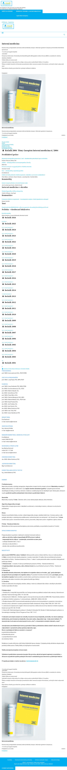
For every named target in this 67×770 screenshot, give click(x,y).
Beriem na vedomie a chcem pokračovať (28, 11)
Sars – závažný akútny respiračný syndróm (12, 170)
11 (4, 227)
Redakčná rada (5, 146)
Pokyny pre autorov (6, 147)
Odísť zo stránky (7, 11)
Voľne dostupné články (7, 144)
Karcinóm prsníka (6, 213)
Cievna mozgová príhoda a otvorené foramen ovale (14, 183)
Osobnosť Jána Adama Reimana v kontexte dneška (16, 368)
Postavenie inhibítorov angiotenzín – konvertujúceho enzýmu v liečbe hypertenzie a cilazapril (25, 199)
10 (5, 227)
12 (2, 227)
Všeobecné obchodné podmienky (23, 760)
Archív (3, 143)
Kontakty (10, 760)
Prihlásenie (4, 22)
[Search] (64, 34)
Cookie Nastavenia (8, 768)
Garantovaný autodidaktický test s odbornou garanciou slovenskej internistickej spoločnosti (25, 207)
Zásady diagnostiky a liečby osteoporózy (12, 191)
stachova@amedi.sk (32, 661)
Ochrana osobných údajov (41, 760)
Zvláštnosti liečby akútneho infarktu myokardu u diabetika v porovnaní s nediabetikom (23, 175)
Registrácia (11, 22)
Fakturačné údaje (55, 760)
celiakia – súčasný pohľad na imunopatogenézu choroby (16, 162)
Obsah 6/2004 (5, 142)
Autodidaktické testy (7, 148)
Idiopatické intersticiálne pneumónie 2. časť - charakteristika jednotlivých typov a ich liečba (24, 158)
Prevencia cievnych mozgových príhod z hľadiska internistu (16, 166)
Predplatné (4, 137)
